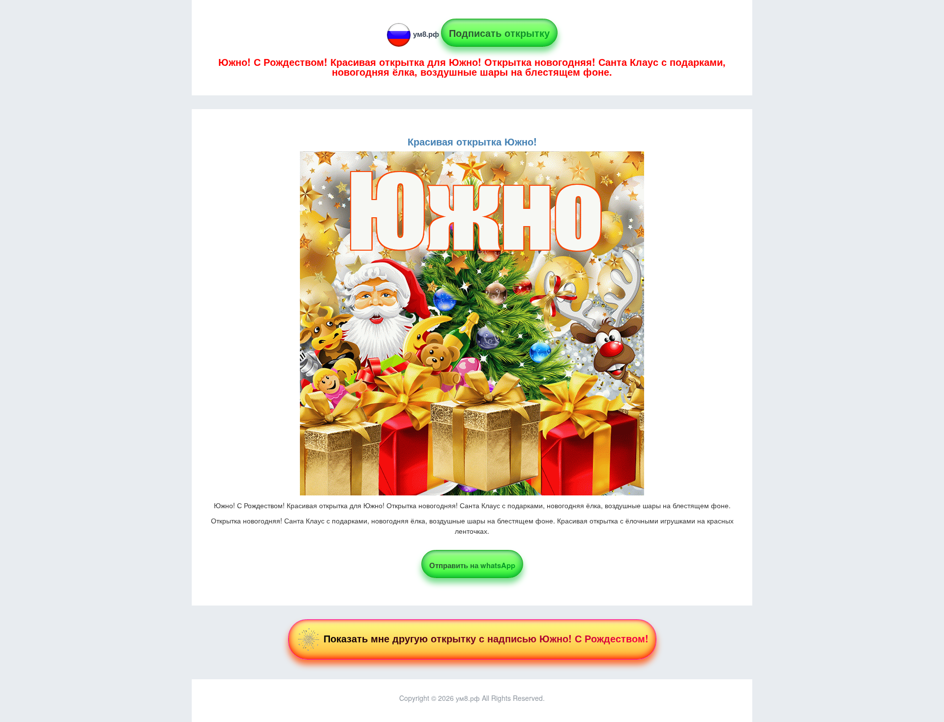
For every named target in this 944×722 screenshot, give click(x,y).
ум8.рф (426, 34)
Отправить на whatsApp (472, 565)
